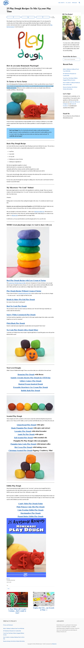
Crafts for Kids (9, 582)
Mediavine (54, 644)
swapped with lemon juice (24, 293)
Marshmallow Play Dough (30, 513)
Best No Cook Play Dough (17, 306)
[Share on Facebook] (13, 17)
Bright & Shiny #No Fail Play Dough (21, 299)
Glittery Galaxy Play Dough (30, 381)
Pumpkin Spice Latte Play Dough (23, 444)
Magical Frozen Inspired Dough (30, 384)
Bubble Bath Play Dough (30, 390)
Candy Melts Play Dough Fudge (30, 503)
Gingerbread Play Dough (26, 424)
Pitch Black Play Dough (16, 323)
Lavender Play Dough (23, 431)
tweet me (72, 102)
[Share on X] (28, 17)
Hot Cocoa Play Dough (23, 447)
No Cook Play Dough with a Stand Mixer (22, 330)
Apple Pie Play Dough (26, 434)
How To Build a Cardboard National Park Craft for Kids (71, 83)
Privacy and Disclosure (8, 625)
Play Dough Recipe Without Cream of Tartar (24, 291)
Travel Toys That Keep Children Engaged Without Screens (70, 79)
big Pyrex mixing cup (39, 211)
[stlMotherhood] (14, 3)
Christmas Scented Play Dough (20, 450)
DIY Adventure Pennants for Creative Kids (69, 74)
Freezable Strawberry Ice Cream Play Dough (30, 387)
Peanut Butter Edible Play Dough (30, 516)
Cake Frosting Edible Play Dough (30, 510)
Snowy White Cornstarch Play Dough (21, 314)
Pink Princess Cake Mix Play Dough (30, 506)
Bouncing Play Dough (26, 374)
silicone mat (15, 215)
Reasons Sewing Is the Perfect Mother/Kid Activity (70, 88)
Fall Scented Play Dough (23, 437)
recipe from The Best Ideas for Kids (17, 283)
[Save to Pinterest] (43, 17)
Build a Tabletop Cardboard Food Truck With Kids (71, 70)
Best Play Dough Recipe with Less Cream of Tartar (26, 280)
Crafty (8, 588)
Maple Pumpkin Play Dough (22, 428)
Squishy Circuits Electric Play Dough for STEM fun (30, 377)
